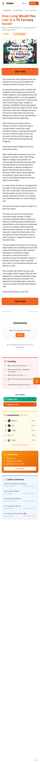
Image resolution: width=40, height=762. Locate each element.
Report (37, 760)
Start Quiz (20, 71)
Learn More (20, 469)
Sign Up (32, 3)
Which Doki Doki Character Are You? (22, 380)
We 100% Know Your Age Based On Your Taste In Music (29, 508)
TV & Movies (18, 10)
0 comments (20, 34)
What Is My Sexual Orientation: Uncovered (19, 370)
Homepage (7, 10)
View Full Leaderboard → (20, 445)
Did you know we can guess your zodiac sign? (29, 516)
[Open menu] (3, 3)
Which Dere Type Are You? (19, 366)
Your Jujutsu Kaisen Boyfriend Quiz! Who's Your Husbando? (29, 486)
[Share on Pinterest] (35, 41)
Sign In (20, 335)
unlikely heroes (27, 95)
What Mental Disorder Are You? (21, 385)
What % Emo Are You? (18, 375)
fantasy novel (26, 79)
